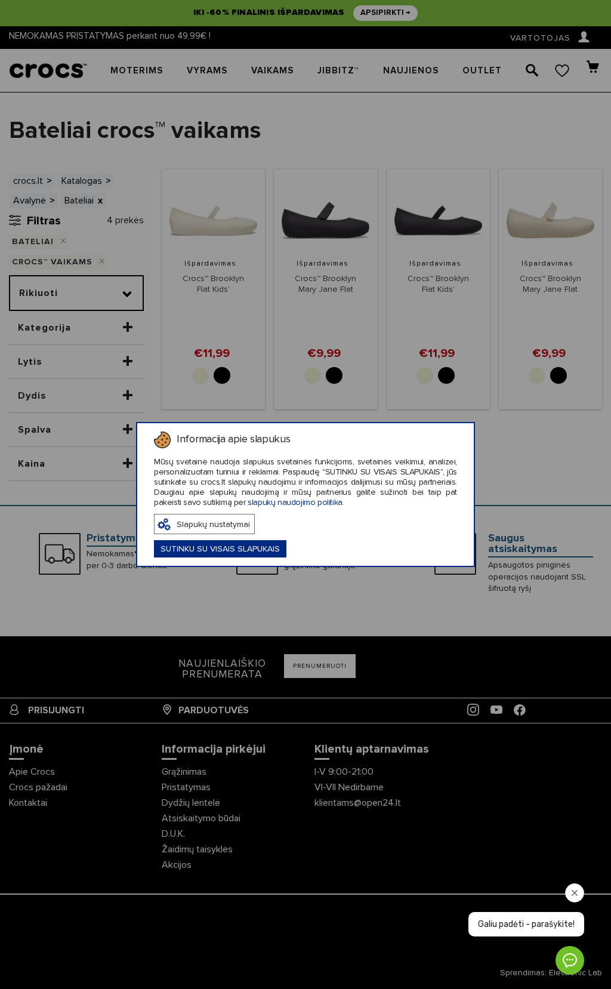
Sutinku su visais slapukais (220, 549)
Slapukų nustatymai (213, 524)
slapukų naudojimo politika (295, 502)
